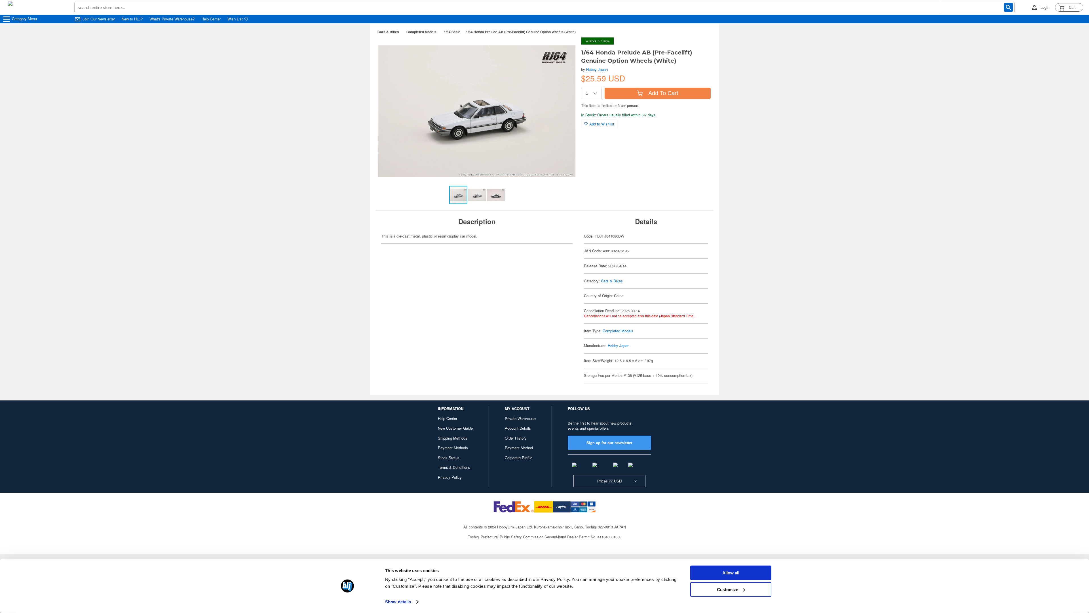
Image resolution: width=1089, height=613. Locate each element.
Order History (516, 438)
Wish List (235, 19)
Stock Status (448, 457)
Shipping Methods (452, 438)
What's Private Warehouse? (172, 19)
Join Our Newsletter (99, 19)
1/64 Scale (452, 31)
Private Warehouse (520, 418)
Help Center (211, 19)
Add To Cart (663, 93)
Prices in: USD (609, 481)
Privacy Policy (450, 477)
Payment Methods (453, 447)
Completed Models (421, 31)
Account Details (518, 428)
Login (1045, 7)
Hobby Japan (597, 69)
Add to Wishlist (601, 124)
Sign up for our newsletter (609, 442)
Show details (398, 601)
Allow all (730, 572)
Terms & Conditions (454, 467)
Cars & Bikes (388, 31)
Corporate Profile (518, 457)
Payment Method (519, 447)
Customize (727, 589)
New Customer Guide (455, 428)
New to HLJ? (132, 19)
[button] (565, 48)
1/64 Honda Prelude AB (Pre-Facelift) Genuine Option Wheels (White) (521, 31)
